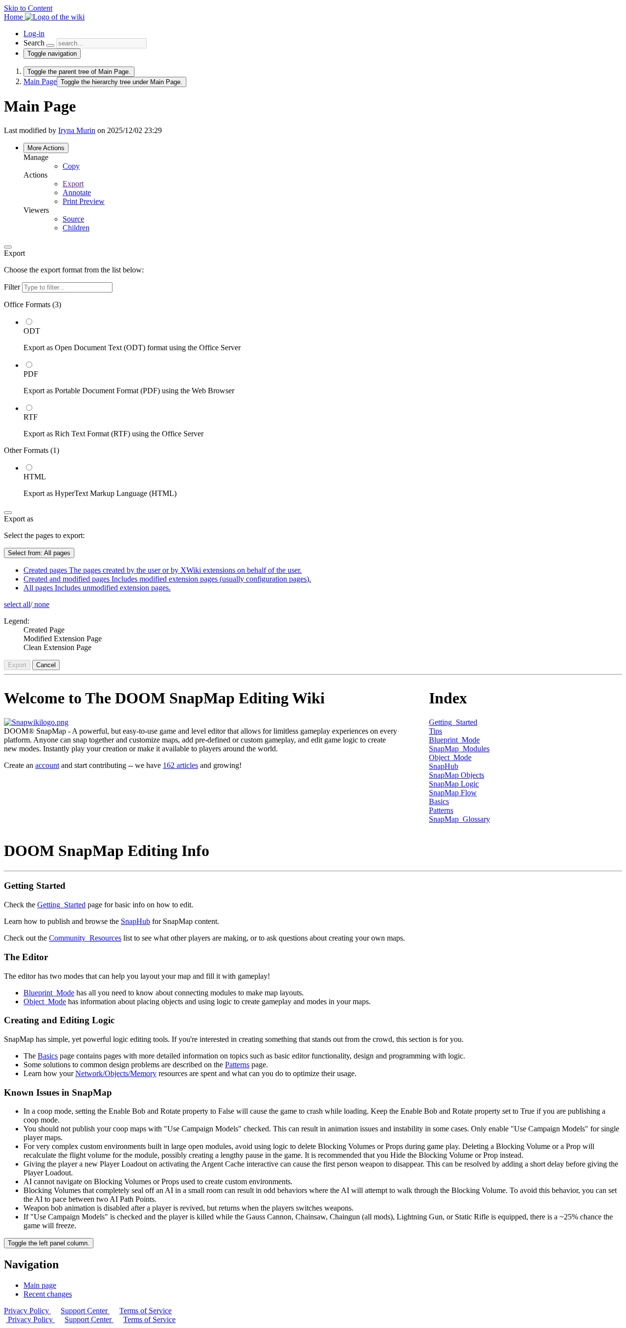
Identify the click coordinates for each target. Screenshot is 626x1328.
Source (73, 219)
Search (34, 43)
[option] (322, 334)
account (47, 765)
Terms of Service (145, 1310)
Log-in (34, 33)
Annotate (77, 192)
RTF (30, 417)
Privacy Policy (27, 1310)
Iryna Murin (76, 130)
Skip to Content (28, 8)
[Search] (50, 45)
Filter (13, 287)
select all (17, 604)
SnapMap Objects (456, 775)
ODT (31, 331)
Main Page (40, 81)
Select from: (39, 553)
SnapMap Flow (453, 792)
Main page (39, 1285)
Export (73, 184)
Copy (71, 166)
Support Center (85, 1310)
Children (76, 228)
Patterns (441, 810)
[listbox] (313, 399)
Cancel (46, 665)
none (40, 604)
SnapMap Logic (454, 784)
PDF (30, 374)
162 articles (180, 765)
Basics (439, 801)
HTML (34, 477)
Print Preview (84, 201)
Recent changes (47, 1294)
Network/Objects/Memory (115, 1073)
